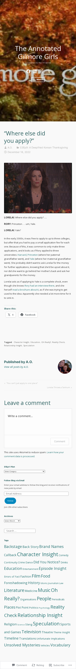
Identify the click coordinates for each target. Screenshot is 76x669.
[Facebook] (28, 70)
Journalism (53, 583)
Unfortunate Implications (51, 638)
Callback (10, 555)
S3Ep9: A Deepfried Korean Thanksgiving (44, 147)
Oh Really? (46, 342)
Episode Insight (52, 568)
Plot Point (22, 607)
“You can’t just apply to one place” (21, 383)
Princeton (33, 254)
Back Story (30, 547)
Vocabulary (60, 644)
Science (21, 624)
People (44, 598)
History (34, 582)
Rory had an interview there (39, 285)
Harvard (22, 254)
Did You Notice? (46, 561)
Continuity (10, 562)
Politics (33, 607)
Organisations (28, 599)
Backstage (13, 546)
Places (9, 607)
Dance (29, 562)
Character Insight (21, 342)
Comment (59, 441)
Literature (14, 590)
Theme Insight (61, 632)
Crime (21, 562)
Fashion (25, 576)
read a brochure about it (25, 289)
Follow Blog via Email (14, 480)
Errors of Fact (12, 576)
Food (45, 576)
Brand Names (51, 546)
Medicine (31, 591)
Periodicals (58, 599)
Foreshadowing (15, 583)
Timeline (11, 638)
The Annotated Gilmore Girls (38, 52)
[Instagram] (47, 70)
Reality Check (58, 342)
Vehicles (45, 645)
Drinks (64, 562)
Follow (10, 501)
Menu (39, 79)
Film (36, 576)
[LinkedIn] (34, 70)
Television (31, 631)
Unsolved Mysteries (22, 645)
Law (61, 583)
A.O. (10, 147)
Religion (10, 624)
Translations (27, 638)
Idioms (44, 583)
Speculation (28, 345)
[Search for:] (19, 530)
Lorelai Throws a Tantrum (58, 388)
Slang (28, 624)
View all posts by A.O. (16, 366)
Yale (32, 258)
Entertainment (30, 569)
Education (35, 342)
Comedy (63, 555)
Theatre (47, 632)
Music (44, 590)
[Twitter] (41, 70)
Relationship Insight (13, 345)
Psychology (44, 607)
